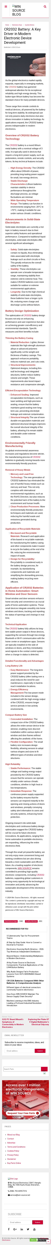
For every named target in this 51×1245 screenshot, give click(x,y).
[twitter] (28, 1229)
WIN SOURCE (25, 868)
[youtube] (34, 1229)
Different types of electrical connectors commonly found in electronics (24, 988)
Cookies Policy (13, 1151)
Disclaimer (11, 1159)
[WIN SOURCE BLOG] (21, 14)
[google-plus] (15, 1229)
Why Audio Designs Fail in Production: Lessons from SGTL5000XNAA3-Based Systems (24, 974)
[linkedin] (22, 1229)
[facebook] (8, 1229)
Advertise (11, 1143)
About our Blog (13, 1135)
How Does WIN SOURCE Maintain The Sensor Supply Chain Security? (23, 995)
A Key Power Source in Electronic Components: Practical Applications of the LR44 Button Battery (25, 965)
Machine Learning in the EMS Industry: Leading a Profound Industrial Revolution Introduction (24, 1003)
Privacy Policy (13, 1155)
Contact (10, 1139)
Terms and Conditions (16, 1147)
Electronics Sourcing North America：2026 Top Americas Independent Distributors (25, 950)
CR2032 (13, 145)
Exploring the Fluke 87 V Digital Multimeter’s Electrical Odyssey (38, 1022)
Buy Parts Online (14, 1163)
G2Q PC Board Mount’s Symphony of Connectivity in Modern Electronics (13, 1023)
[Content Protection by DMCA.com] (39, 1240)
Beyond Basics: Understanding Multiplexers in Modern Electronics (25, 957)
